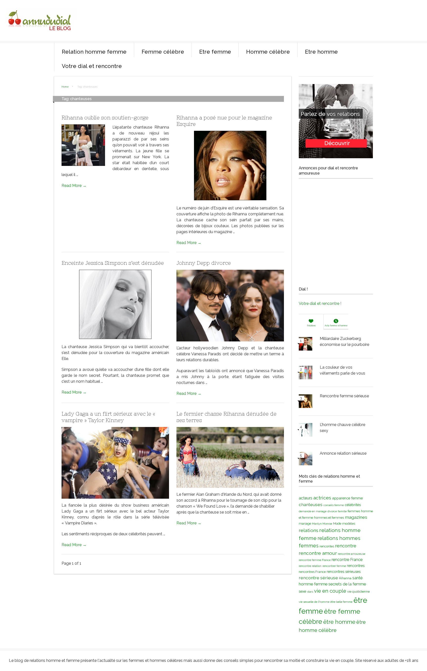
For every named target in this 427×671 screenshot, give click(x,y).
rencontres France (312, 572)
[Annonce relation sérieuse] (305, 459)
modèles (348, 523)
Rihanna (345, 578)
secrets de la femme (347, 584)
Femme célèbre (163, 51)
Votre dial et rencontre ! (320, 303)
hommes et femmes (329, 517)
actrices (322, 498)
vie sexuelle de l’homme (314, 601)
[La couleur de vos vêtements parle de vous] (305, 373)
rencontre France (347, 559)
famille (342, 511)
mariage (305, 523)
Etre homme (321, 51)
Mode (337, 523)
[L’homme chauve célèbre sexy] (305, 430)
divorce (332, 511)
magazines (356, 517)
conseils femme (333, 505)
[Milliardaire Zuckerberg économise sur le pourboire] (305, 344)
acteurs (305, 498)
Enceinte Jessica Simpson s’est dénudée (113, 263)
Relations (311, 325)
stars (310, 591)
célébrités (353, 505)
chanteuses (310, 504)
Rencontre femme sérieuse (344, 396)
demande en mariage (312, 511)
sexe (302, 591)
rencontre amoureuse (351, 553)
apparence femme (347, 498)
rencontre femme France (315, 560)
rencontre (345, 545)
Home (65, 86)
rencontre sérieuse (318, 577)
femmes (354, 511)
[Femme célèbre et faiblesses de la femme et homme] (40, 34)
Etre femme (215, 51)
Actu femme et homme (336, 325)
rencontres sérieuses (344, 571)
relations (308, 530)
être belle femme (341, 601)
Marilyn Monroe (322, 523)
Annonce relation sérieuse (343, 453)
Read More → (74, 185)
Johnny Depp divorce (203, 263)
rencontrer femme (334, 565)
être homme (339, 622)
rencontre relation (310, 565)
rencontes (327, 546)
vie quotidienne (358, 591)
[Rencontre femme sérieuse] (305, 402)
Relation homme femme (94, 51)
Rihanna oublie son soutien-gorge (105, 117)
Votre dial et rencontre (92, 66)
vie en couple (330, 591)
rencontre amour (318, 553)
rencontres (355, 565)
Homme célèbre (268, 51)
